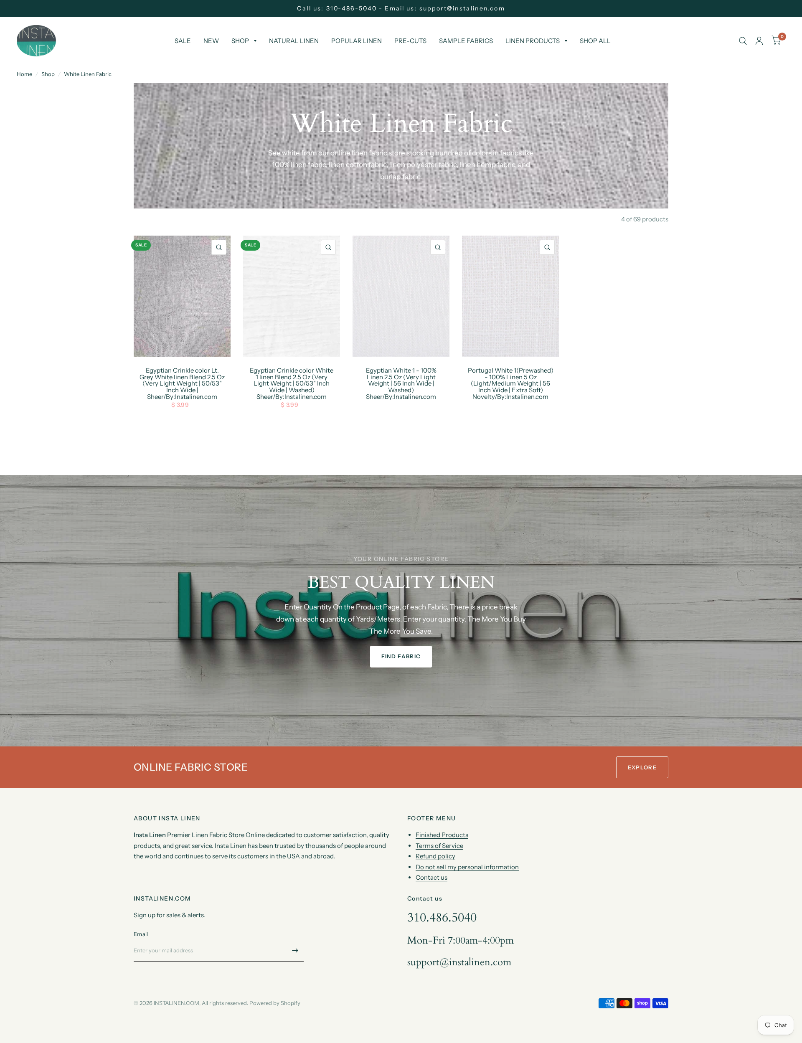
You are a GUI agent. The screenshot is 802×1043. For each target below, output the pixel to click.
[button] (401, 656)
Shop (48, 74)
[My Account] (759, 41)
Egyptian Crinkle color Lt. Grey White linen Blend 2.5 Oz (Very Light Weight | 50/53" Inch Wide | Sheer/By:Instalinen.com (182, 383)
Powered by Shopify (274, 1003)
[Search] (743, 41)
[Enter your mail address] (295, 951)
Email (141, 934)
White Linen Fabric (88, 74)
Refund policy (435, 856)
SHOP (240, 41)
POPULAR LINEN (356, 41)
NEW (211, 41)
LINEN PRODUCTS (532, 41)
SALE (183, 41)
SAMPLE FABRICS (466, 41)
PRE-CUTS (410, 41)
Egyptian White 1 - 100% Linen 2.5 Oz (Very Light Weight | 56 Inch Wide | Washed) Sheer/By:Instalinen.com (401, 383)
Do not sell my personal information (467, 867)
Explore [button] (642, 767)
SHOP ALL (595, 41)
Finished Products (442, 835)
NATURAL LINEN (294, 41)
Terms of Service (439, 846)
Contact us (431, 877)
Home (24, 74)
